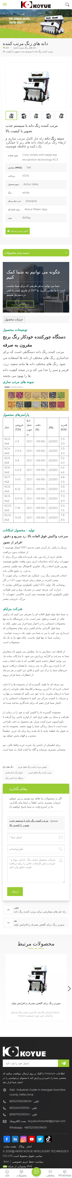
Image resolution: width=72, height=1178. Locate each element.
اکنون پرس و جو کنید (19, 231)
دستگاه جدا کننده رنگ (14, 778)
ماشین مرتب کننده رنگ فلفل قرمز (32, 767)
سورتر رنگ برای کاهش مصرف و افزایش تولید (36, 1003)
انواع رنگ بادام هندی (14, 772)
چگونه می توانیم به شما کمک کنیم (33, 274)
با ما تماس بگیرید (20, 304)
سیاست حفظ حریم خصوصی (27, 1161)
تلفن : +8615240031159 (23, 1108)
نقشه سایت (10, 1146)
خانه (7, 47)
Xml (6, 1161)
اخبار (29, 1146)
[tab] (14, 319)
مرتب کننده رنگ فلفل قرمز (40, 772)
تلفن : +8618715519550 (23, 1114)
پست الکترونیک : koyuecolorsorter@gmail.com (37, 1121)
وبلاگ (21, 1146)
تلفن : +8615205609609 (24, 1101)
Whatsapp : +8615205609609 (28, 1127)
